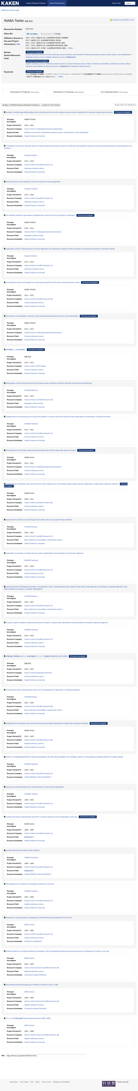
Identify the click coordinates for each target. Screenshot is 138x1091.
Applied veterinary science (55, 57)
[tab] (25, 92)
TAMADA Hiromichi (31, 858)
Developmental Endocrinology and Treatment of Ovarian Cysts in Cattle (32, 985)
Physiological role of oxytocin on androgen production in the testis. (30, 884)
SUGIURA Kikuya (30, 527)
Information (14, 1082)
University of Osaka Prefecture (35, 975)
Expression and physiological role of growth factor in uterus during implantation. (35, 787)
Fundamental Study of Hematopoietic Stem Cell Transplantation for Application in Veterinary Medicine (43, 690)
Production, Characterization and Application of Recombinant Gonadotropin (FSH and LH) (39, 918)
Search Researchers (57, 3)
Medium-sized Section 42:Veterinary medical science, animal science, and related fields (99, 55)
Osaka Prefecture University (34, 136)
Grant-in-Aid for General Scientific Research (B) (41, 968)
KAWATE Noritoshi (31, 424)
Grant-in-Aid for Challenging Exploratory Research (42, 232)
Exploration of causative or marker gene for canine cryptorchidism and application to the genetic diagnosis (44, 553)
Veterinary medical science (56, 64)
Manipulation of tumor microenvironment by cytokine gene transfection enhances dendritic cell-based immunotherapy (49, 383)
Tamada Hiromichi (31, 189)
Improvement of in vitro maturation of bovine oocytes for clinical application (33, 182)
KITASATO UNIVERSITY (33, 941)
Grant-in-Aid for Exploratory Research (38, 673)
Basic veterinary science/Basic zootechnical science (107, 64)
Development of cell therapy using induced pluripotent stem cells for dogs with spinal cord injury (41, 450)
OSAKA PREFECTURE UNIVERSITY (37, 777)
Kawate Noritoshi (30, 155)
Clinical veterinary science (35, 55)
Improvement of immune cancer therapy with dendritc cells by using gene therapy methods (39, 520)
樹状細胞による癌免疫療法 (15, 350)
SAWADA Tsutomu (31, 794)
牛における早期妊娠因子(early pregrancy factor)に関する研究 (28, 1018)
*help (132, 20)
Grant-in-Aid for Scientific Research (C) (38, 165)
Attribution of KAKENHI (61, 1082)
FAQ (31, 1082)
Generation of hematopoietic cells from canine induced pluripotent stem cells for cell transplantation (42, 316)
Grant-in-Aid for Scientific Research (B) (38, 299)
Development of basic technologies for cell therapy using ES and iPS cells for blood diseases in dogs (43, 282)
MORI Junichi (29, 925)
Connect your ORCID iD (121, 20)
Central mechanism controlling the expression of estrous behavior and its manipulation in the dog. (41, 817)
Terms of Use (46, 1082)
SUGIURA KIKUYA (31, 390)
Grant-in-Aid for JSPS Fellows (35, 366)
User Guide (24, 1082)
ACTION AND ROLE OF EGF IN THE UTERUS (23, 850)
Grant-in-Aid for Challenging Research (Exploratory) (43, 129)
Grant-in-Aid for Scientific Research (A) (38, 934)
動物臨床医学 (71, 57)
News (37, 1082)
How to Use (116, 3)
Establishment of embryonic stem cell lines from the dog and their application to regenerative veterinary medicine (47, 723)
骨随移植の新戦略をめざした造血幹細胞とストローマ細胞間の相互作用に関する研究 (37, 656)
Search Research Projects (35, 3)
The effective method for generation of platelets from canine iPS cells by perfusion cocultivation (40, 215)
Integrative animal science (35, 57)
